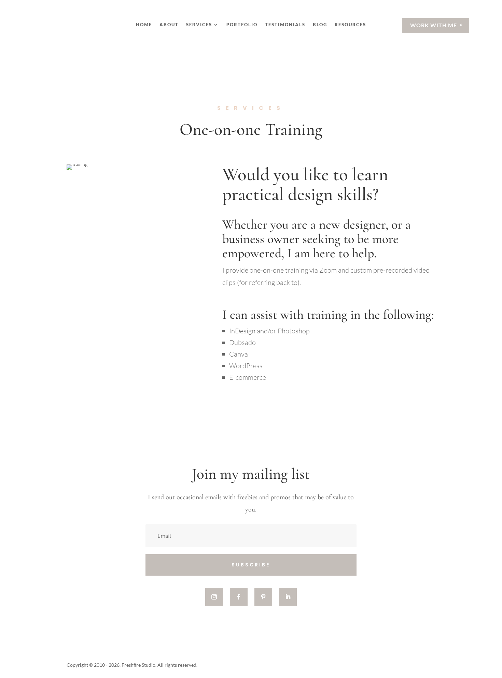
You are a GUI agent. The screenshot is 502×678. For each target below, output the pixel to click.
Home (144, 24)
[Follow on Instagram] (214, 597)
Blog (320, 24)
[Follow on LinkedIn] (288, 597)
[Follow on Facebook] (239, 597)
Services (199, 24)
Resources (350, 24)
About (169, 24)
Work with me (433, 25)
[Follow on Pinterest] (263, 597)
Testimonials (285, 24)
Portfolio (241, 24)
